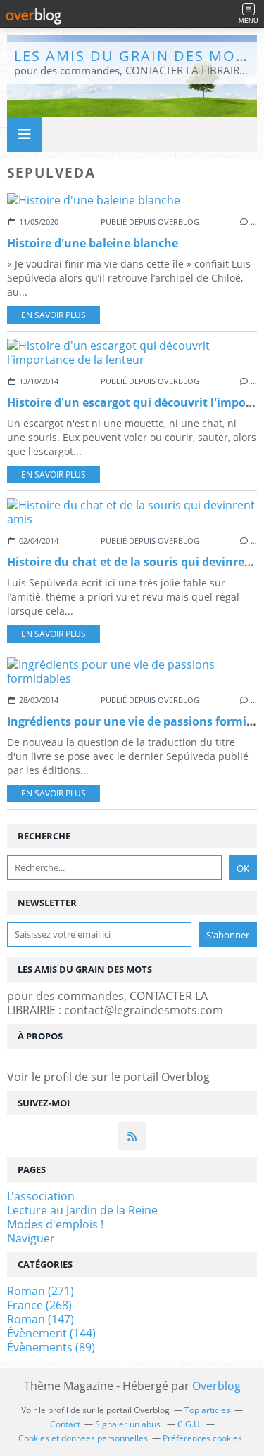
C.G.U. (189, 1424)
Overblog (216, 1385)
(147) (40, 1319)
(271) (40, 1291)
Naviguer (31, 1238)
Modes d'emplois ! (55, 1224)
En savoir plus (53, 315)
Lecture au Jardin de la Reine (82, 1210)
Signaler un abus (129, 1424)
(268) (39, 1305)
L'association (41, 1196)
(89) (51, 1347)
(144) (51, 1333)
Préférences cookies (202, 1438)
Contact (65, 1424)
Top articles (207, 1410)
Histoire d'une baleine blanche (92, 243)
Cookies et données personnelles (83, 1438)
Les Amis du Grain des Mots (134, 55)
